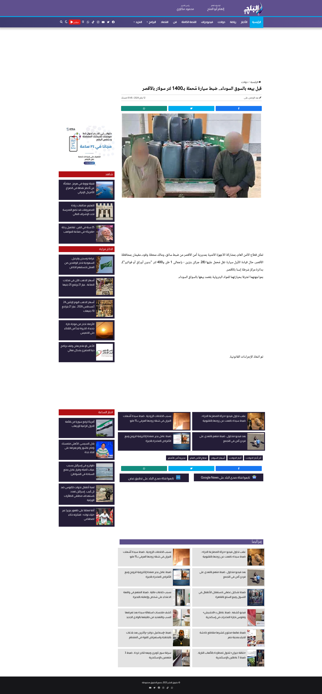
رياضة (233, 22)
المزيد (139, 22)
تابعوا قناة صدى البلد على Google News (226, 477)
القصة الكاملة (188, 22)
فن (175, 22)
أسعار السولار (218, 458)
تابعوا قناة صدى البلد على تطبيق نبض (151, 478)
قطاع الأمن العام (198, 458)
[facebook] (239, 108)
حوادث (221, 22)
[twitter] (191, 108)
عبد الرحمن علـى (251, 97)
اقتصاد (164, 22)
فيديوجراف (207, 22)
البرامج (152, 22)
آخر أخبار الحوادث (253, 458)
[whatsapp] (144, 108)
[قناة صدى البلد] (253, 8)
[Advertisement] (162, 54)
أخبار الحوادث (235, 458)
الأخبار (244, 22)
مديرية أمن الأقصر (176, 458)
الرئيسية (256, 22)
